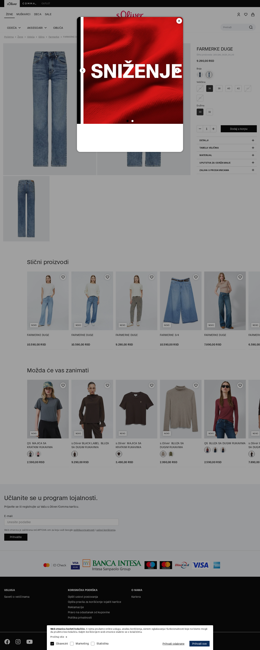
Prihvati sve (199, 643)
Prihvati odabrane (173, 643)
